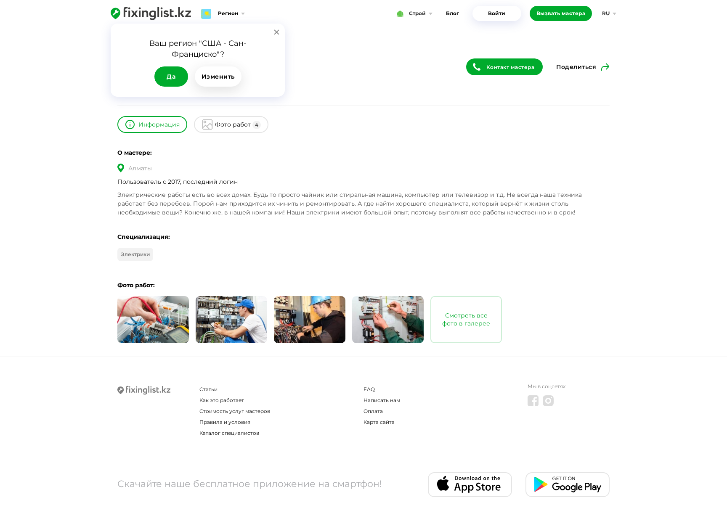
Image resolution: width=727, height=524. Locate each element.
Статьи (208, 389)
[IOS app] (470, 484)
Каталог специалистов (229, 433)
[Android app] (567, 484)
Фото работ (236, 124)
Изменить (218, 76)
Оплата (373, 411)
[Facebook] (533, 400)
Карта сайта (379, 422)
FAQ (369, 389)
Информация (159, 124)
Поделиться (576, 67)
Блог (452, 13)
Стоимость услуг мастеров (234, 411)
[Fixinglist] (151, 13)
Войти (496, 13)
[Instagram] (548, 400)
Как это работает (221, 400)
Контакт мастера (510, 67)
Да (171, 76)
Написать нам (382, 400)
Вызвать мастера (561, 13)
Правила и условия (224, 422)
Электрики (135, 254)
